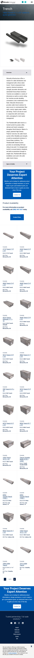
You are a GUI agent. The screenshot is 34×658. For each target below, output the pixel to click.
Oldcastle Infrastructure (8, 2)
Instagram (19, 623)
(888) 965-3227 (18, 209)
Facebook (15, 623)
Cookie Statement (12, 653)
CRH (17, 638)
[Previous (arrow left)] (3, 329)
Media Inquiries (17, 634)
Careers (17, 636)
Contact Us (17, 195)
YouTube (11, 623)
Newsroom (17, 629)
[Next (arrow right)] (31, 329)
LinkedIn (23, 623)
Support (17, 627)
